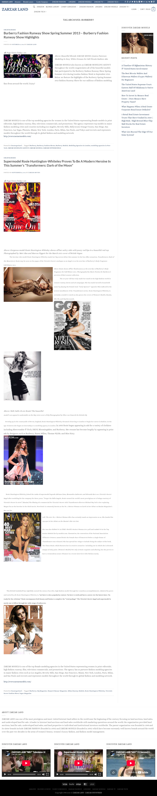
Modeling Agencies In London (79, 145)
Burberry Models (62, 145)
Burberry (33, 145)
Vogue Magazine (25, 693)
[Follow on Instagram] (127, 2)
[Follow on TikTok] (130, 2)
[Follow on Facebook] (125, 2)
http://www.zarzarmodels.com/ (17, 136)
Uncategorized (10, 30)
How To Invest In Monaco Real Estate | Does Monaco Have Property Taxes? (135, 98)
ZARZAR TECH (112, 2)
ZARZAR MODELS (85, 2)
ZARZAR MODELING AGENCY (18, 148)
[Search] (34, 6)
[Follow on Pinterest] (134, 2)
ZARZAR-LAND (32, 44)
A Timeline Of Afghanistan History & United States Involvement (137, 67)
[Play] (5, 774)
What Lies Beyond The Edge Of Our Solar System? (137, 133)
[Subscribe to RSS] (137, 2)
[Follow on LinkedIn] (139, 2)
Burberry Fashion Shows (46, 145)
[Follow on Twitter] (132, 2)
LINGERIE (72, 2)
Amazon (17, 2)
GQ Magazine (42, 691)
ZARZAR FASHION (59, 2)
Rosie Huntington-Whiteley (95, 691)
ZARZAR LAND (15, 9)
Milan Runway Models (76, 691)
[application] (26, 763)
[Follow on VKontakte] (149, 2)
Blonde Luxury (28, 2)
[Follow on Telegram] (151, 2)
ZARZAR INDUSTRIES (93, 793)
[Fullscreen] (47, 774)
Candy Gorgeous (42, 2)
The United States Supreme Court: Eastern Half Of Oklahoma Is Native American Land (137, 87)
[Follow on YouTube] (141, 2)
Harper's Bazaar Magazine (57, 691)
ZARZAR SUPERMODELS (52, 148)
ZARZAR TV (98, 2)
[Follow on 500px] (147, 2)
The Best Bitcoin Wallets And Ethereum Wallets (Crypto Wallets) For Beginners (137, 76)
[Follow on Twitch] (154, 2)
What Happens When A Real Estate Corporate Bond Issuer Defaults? (137, 108)
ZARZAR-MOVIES (34, 172)
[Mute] (43, 774)
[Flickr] (144, 2)
